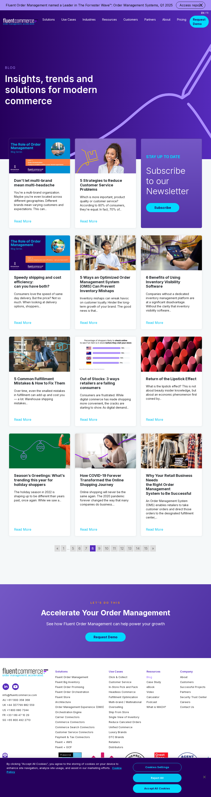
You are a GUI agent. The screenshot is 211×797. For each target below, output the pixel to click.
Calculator (153, 697)
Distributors (116, 747)
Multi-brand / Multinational (125, 702)
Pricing (181, 19)
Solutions (48, 19)
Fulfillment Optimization (123, 697)
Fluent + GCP (63, 747)
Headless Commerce (122, 692)
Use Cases (68, 19)
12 (122, 548)
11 (114, 548)
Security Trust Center (193, 697)
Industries (89, 19)
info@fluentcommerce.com (19, 695)
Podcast (152, 702)
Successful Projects (192, 687)
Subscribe (162, 208)
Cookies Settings (157, 767)
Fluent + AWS (63, 742)
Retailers (114, 742)
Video (150, 692)
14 (138, 548)
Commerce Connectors (70, 722)
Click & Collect (118, 677)
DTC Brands (116, 737)
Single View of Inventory (124, 717)
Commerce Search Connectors (75, 727)
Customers (130, 19)
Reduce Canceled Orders (125, 722)
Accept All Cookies (157, 788)
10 (106, 548)
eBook (151, 687)
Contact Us (187, 707)
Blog (149, 677)
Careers (185, 702)
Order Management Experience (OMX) (79, 707)
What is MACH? (156, 707)
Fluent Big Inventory (67, 682)
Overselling (116, 707)
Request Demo (199, 22)
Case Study (154, 682)
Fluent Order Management (71, 677)
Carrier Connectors (67, 717)
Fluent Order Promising (69, 687)
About (166, 19)
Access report (190, 5)
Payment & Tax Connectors (72, 737)
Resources (109, 19)
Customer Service (120, 682)
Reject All (157, 777)
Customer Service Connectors (74, 732)
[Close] (204, 777)
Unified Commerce (120, 727)
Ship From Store (119, 712)
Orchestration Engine (68, 712)
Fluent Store (62, 697)
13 (129, 548)
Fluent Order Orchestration (72, 692)
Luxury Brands (118, 732)
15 (146, 548)
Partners (150, 19)
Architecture (63, 702)
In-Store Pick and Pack (123, 687)
